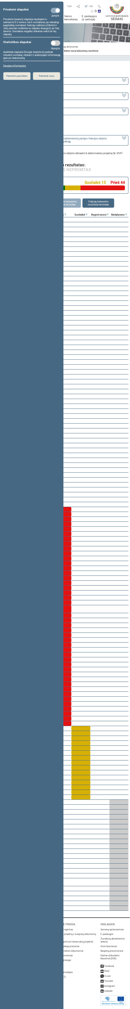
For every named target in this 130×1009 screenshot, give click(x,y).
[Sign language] (95, 11)
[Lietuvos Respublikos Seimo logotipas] (116, 11)
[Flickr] (102, 971)
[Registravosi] (108, 214)
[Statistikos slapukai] (55, 43)
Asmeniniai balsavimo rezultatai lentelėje (65, 203)
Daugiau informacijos (14, 65)
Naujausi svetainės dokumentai (67, 951)
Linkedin (108, 991)
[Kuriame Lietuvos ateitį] (113, 1004)
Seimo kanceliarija (71, 18)
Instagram (109, 986)
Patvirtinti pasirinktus (16, 76)
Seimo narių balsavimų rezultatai (81, 51)
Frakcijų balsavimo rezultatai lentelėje (98, 203)
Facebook (109, 966)
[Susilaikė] (86, 214)
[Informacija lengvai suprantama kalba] (99, 11)
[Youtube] (102, 981)
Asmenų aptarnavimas (112, 929)
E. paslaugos (107, 934)
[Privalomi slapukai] (55, 10)
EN (91, 6)
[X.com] (102, 976)
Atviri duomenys (109, 946)
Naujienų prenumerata (112, 951)
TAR (69, 6)
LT (86, 6)
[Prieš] (65, 214)
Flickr (107, 971)
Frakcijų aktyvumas (68, 46)
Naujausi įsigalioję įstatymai (65, 946)
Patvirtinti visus (46, 76)
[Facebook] (102, 966)
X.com (107, 976)
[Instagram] (102, 986)
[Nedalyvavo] (126, 214)
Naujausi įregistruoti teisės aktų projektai (72, 941)
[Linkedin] (102, 991)
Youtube (108, 981)
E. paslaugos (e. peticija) (89, 18)
